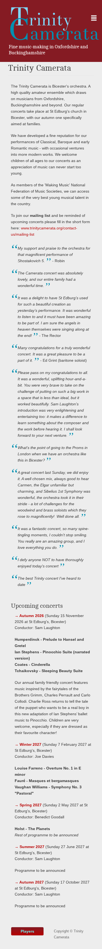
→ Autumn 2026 (29, 615)
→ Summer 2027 (29, 847)
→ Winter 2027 (28, 744)
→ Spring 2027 (28, 805)
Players (27, 931)
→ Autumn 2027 (29, 882)
